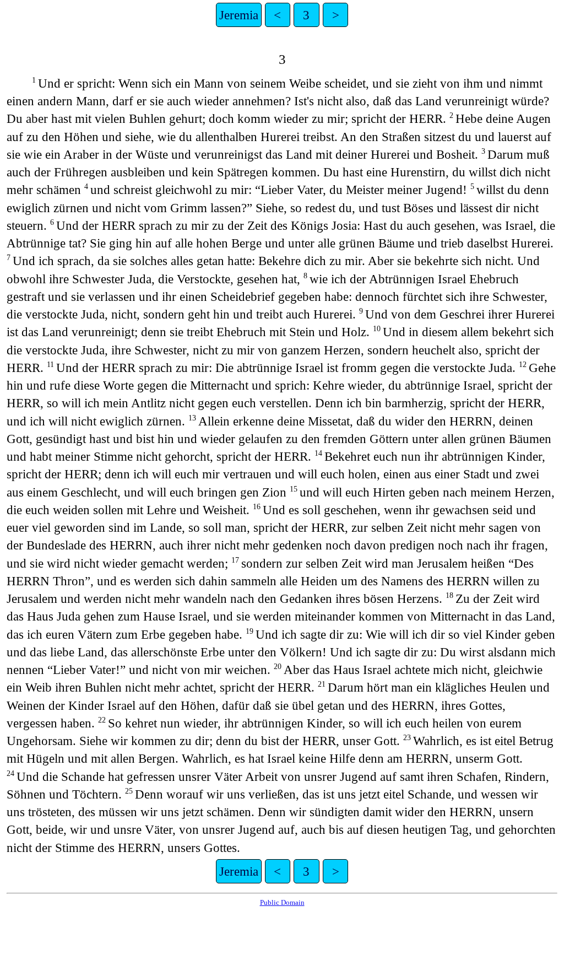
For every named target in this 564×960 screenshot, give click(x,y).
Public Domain (282, 902)
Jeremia (238, 15)
